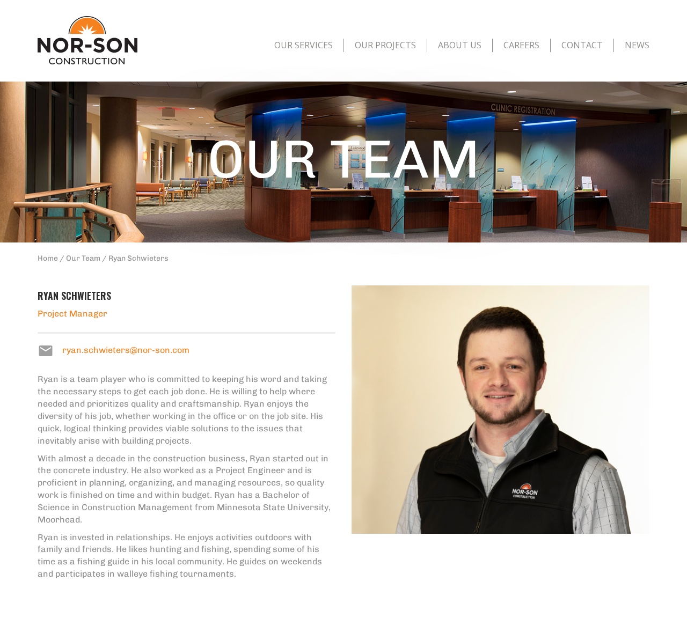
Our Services (303, 45)
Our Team (83, 258)
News (637, 45)
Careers (521, 45)
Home (48, 258)
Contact (582, 45)
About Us (459, 45)
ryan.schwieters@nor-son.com (125, 350)
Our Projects (385, 45)
